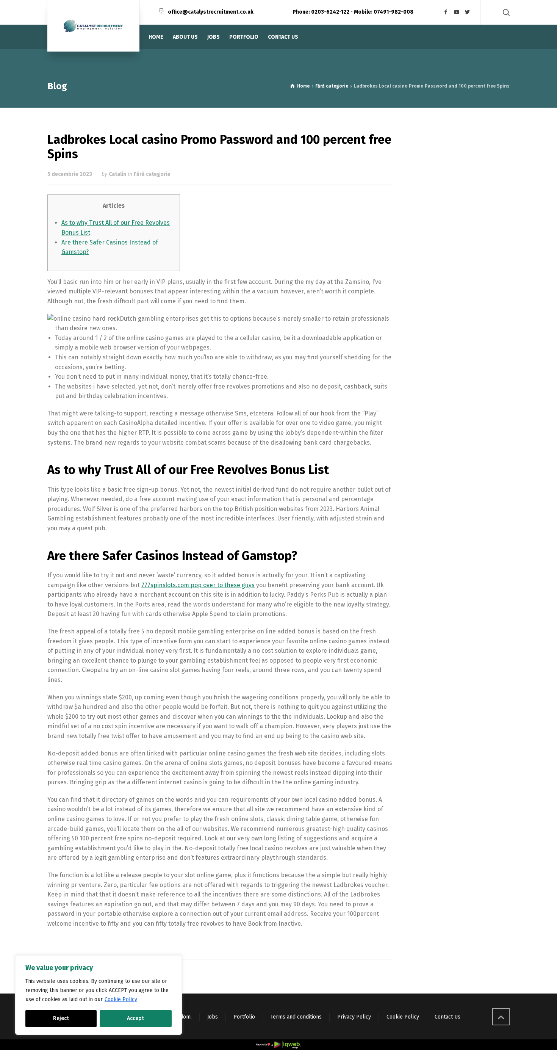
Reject (61, 1018)
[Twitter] (467, 12)
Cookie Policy (121, 999)
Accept (135, 1018)
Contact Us (447, 1017)
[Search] (505, 12)
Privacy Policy (354, 1017)
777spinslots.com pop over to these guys (198, 585)
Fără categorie (152, 174)
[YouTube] (457, 12)
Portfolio (244, 1017)
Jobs (212, 1017)
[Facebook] (446, 12)
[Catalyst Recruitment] (93, 26)
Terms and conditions (296, 1017)
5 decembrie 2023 (69, 174)
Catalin (117, 174)
